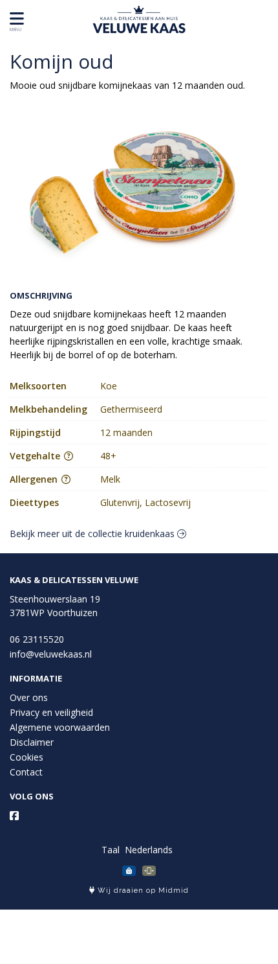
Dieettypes (34, 502)
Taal (111, 850)
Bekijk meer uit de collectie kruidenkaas (93, 533)
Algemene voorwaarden (60, 727)
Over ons (29, 697)
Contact (26, 772)
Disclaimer (32, 742)
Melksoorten (38, 386)
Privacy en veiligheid (51, 712)
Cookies (26, 757)
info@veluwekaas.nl (51, 654)
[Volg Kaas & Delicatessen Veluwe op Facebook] (14, 816)
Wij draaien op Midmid (142, 890)
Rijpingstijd (35, 432)
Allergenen (35, 479)
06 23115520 (37, 639)
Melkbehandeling (48, 409)
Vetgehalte (36, 456)
